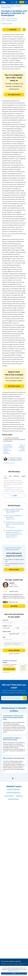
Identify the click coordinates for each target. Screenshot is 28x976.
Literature (18, 6)
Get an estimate (14, 650)
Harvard (16, 476)
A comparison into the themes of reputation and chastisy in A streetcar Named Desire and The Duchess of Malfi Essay (14, 533)
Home (2, 6)
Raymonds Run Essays (13, 799)
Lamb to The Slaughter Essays (13, 792)
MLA (10, 476)
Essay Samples (10, 6)
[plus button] (23, 633)
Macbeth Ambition (6, 7)
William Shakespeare (11, 20)
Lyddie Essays (19, 796)
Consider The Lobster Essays (13, 789)
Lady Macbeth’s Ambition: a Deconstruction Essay (12, 739)
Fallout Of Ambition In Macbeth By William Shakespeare (21, 447)
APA (5, 476)
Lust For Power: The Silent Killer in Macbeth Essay (14, 516)
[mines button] (4, 633)
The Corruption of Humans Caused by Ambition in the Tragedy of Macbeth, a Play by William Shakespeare (7, 449)
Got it (14, 973)
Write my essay (14, 569)
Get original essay (14, 94)
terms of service (7, 643)
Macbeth (9, 18)
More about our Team (9, 463)
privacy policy (15, 643)
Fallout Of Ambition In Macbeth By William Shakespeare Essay (14, 510)
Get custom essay (14, 386)
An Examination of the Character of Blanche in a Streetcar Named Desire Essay (15, 523)
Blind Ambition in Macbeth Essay (14, 758)
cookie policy (16, 971)
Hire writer (14, 606)
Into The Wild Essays (9, 796)
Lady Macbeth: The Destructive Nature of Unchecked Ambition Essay (13, 717)
